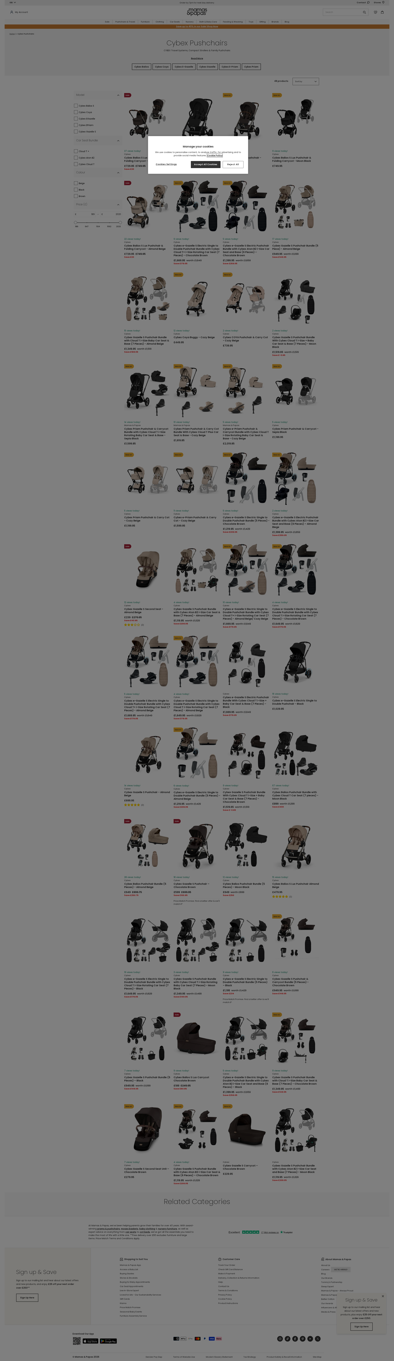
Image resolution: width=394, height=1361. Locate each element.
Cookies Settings (166, 164)
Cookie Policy (214, 155)
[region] (198, 155)
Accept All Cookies (205, 164)
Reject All (233, 164)
